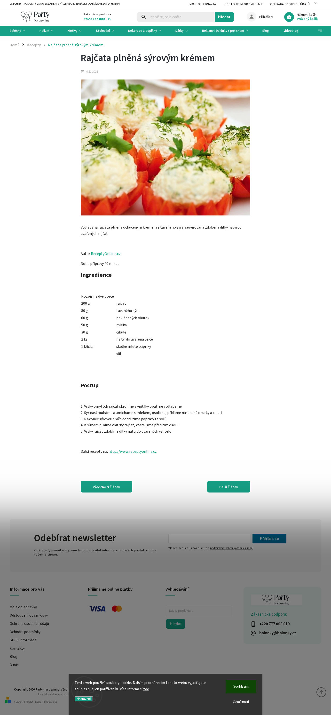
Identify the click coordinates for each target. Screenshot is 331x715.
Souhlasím (241, 686)
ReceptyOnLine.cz (106, 253)
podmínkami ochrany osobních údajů (231, 548)
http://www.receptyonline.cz (133, 451)
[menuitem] (21, 31)
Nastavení (84, 699)
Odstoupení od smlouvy (243, 4)
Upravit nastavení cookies (55, 694)
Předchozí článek (106, 487)
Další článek (228, 487)
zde (146, 689)
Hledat (224, 17)
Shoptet (28, 702)
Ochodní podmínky (25, 632)
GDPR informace (23, 640)
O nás (14, 664)
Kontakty (17, 648)
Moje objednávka (202, 4)
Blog (13, 656)
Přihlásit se (269, 538)
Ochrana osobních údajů (290, 4)
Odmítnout (241, 702)
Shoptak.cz (50, 702)
